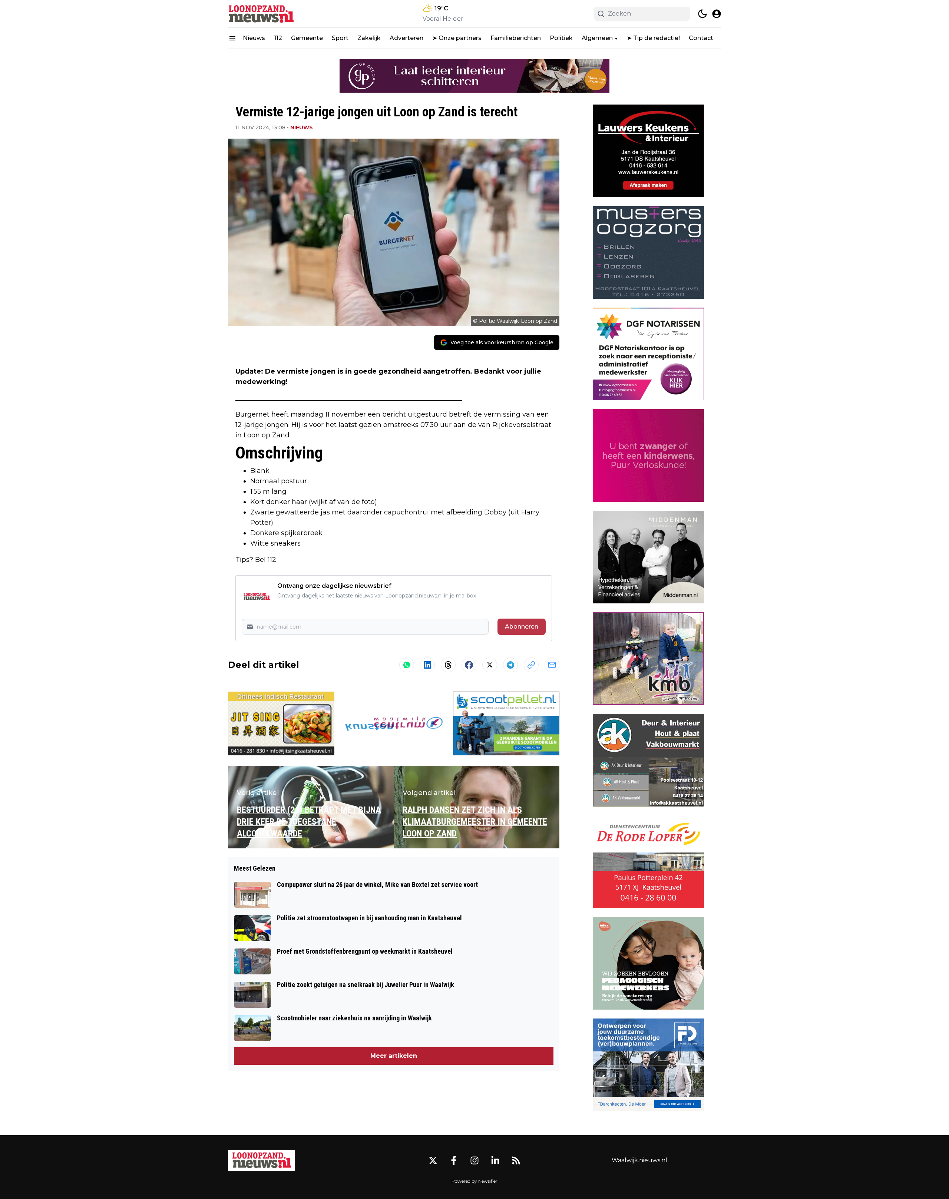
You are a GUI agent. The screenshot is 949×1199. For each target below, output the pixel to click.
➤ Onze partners (457, 38)
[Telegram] (510, 665)
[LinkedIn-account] (495, 1160)
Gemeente (307, 38)
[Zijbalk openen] (232, 38)
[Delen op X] (489, 665)
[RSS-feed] (516, 1160)
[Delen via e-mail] (552, 665)
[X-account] (433, 1160)
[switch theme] (702, 14)
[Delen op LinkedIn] (427, 665)
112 (278, 38)
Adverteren (406, 38)
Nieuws (254, 38)
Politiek (561, 38)
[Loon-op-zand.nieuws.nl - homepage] (261, 14)
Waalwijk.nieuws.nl (639, 1160)
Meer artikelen (393, 1055)
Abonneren (521, 626)
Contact (701, 38)
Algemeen (597, 38)
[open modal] (716, 13)
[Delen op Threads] (448, 665)
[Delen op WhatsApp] (406, 665)
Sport (340, 38)
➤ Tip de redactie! (653, 38)
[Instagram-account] (474, 1160)
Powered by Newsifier (474, 1181)
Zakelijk (369, 38)
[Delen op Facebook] (469, 665)
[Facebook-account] (453, 1160)
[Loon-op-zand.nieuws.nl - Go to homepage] (261, 1160)
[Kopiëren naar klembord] (531, 665)
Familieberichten (515, 38)
